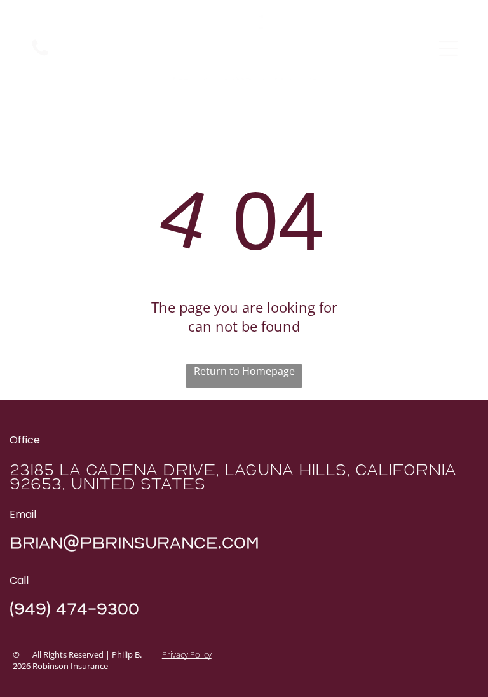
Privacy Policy (187, 654)
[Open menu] (448, 48)
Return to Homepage (244, 371)
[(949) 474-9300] (40, 55)
